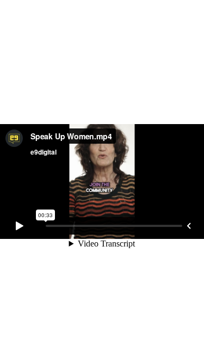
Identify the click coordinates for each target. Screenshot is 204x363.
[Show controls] (188, 225)
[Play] (19, 226)
